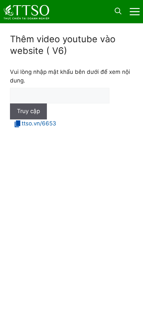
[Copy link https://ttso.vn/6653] (16, 122)
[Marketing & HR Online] (27, 11)
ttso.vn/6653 (39, 123)
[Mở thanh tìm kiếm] (118, 12)
